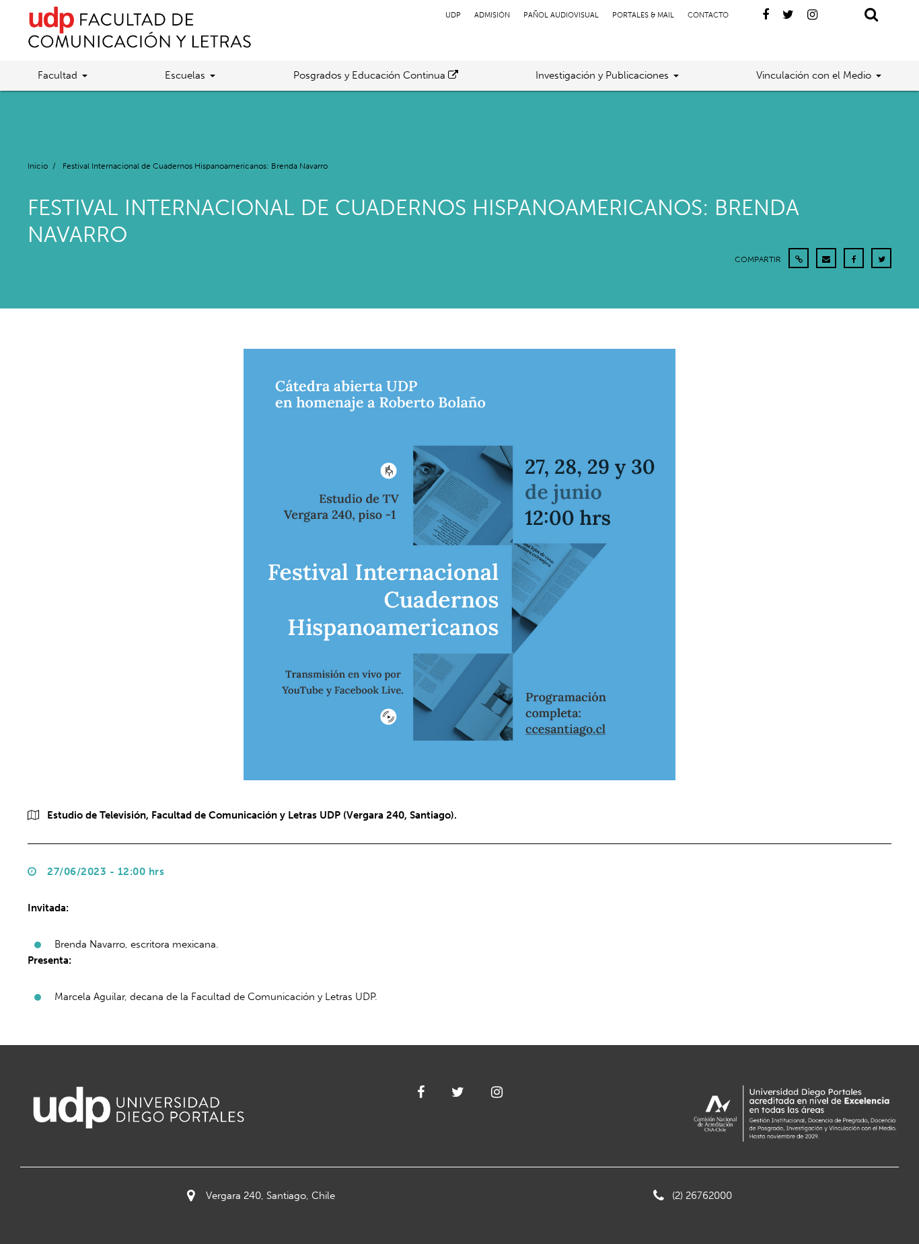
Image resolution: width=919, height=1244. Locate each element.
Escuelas (185, 75)
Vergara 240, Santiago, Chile (270, 1196)
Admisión (492, 15)
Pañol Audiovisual (561, 15)
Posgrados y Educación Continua (370, 75)
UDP (453, 15)
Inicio (38, 166)
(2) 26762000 (702, 1196)
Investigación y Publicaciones (602, 75)
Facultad (57, 75)
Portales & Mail (643, 15)
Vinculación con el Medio (813, 75)
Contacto (708, 15)
